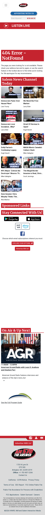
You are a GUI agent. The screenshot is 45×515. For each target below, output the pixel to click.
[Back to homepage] (23, 5)
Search (31, 18)
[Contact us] (41, 437)
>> (3, 380)
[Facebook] (22, 233)
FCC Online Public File (33, 485)
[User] (36, 437)
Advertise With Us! (22, 249)
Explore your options (22, 243)
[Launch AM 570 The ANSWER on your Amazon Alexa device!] (22, 226)
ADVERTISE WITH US (24, 13)
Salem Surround (26, 495)
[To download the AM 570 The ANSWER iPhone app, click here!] (33, 219)
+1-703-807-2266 (26, 473)
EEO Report (19, 485)
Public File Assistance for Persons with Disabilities (23, 490)
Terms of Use (9, 485)
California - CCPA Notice (17, 480)
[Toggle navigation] (6, 5)
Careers (37, 495)
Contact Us (23, 475)
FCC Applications (12, 495)
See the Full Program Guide (11, 403)
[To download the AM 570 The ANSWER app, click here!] (11, 219)
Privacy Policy (33, 480)
